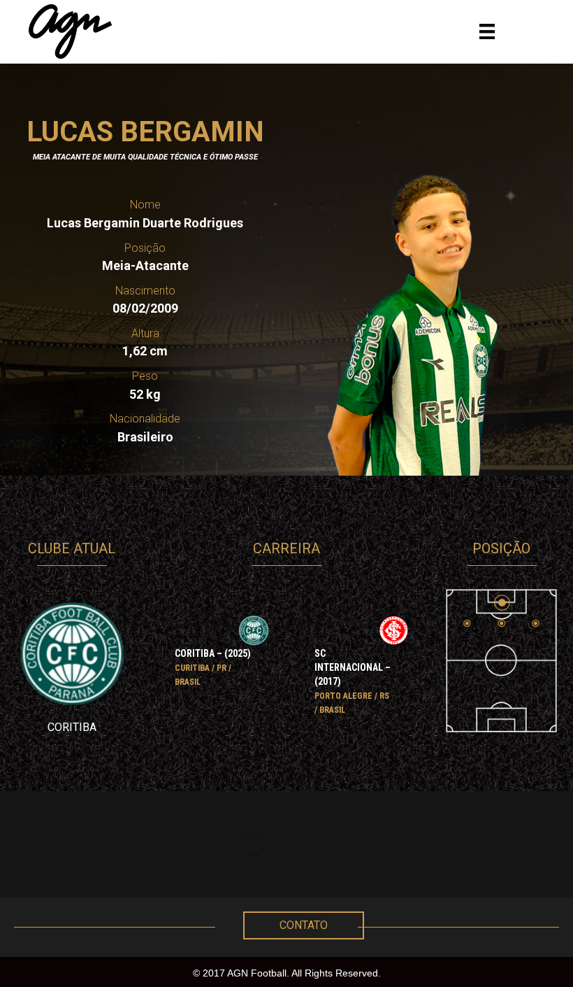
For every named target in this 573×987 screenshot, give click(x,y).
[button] (303, 925)
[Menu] (487, 31)
